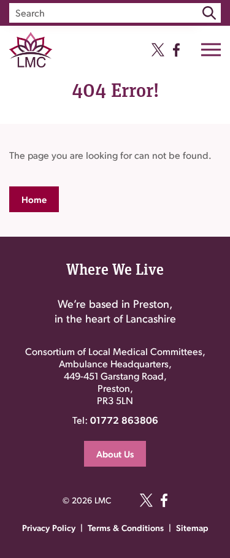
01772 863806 (124, 420)
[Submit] (209, 13)
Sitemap (192, 527)
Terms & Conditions (126, 527)
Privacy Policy (48, 527)
